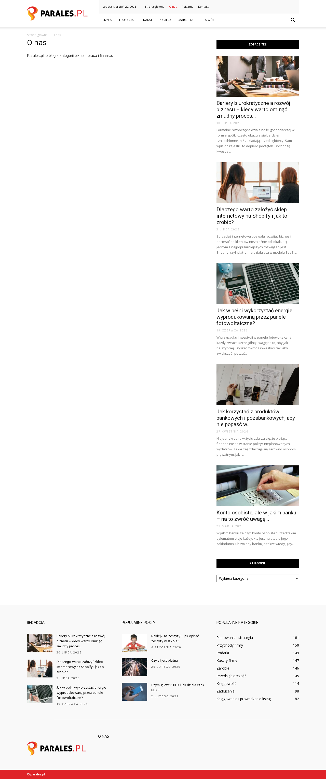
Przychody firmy (229, 645)
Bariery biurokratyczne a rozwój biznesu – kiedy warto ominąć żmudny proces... (253, 109)
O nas (173, 6)
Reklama (187, 6)
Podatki (222, 652)
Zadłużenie (225, 691)
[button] (293, 20)
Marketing (187, 20)
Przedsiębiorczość (231, 675)
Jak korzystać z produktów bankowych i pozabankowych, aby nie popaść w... (255, 418)
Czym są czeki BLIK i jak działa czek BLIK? (177, 687)
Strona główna (154, 6)
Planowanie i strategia (234, 637)
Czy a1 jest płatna (164, 661)
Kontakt (203, 6)
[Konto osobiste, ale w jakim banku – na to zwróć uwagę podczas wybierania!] (257, 485)
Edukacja (126, 20)
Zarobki (222, 668)
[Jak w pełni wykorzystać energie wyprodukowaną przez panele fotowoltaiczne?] (257, 283)
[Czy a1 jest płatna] (134, 667)
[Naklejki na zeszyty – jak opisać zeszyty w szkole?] (134, 643)
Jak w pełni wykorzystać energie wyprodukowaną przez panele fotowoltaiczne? (254, 316)
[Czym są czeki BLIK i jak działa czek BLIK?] (134, 692)
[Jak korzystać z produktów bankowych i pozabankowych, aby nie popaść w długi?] (257, 384)
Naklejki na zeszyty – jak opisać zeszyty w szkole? (175, 638)
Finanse (147, 20)
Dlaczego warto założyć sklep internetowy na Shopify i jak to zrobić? (251, 215)
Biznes (107, 20)
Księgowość (226, 683)
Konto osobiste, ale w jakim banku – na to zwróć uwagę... (256, 516)
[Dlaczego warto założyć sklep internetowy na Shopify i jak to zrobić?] (257, 182)
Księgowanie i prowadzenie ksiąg (243, 698)
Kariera (165, 20)
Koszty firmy (226, 660)
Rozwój (208, 20)
